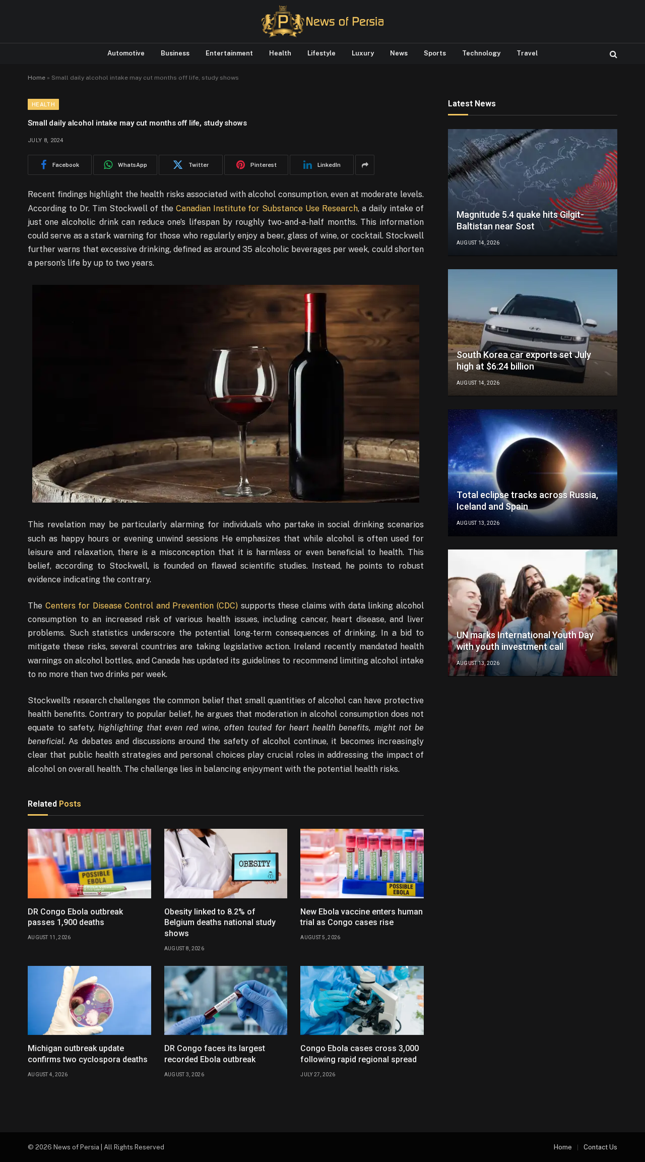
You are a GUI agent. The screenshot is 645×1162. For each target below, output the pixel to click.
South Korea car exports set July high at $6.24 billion (524, 361)
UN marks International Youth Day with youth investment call (525, 641)
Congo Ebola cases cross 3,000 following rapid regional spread (359, 1054)
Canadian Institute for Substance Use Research (267, 208)
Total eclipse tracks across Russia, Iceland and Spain (527, 501)
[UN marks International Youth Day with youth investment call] (532, 613)
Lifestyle (321, 53)
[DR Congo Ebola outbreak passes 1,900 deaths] (89, 863)
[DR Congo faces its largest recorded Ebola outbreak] (226, 1000)
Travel (527, 53)
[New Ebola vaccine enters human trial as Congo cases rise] (362, 863)
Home (36, 77)
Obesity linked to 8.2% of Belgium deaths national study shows (220, 923)
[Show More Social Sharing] (364, 165)
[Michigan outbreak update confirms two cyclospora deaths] (89, 1000)
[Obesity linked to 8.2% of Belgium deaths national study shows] (226, 863)
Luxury (363, 53)
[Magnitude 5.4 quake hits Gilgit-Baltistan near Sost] (532, 192)
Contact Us (600, 1147)
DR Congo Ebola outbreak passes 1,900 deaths (75, 917)
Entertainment (229, 53)
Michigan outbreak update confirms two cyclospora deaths (88, 1054)
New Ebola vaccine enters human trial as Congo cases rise (361, 917)
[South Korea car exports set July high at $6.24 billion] (532, 332)
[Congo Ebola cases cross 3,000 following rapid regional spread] (362, 1000)
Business (175, 53)
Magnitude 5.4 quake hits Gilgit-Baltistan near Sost (520, 221)
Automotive (126, 53)
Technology (481, 53)
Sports (435, 53)
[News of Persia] (322, 21)
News (399, 53)
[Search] (612, 53)
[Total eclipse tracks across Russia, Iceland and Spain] (532, 472)
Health (280, 53)
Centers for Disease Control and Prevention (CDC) (141, 605)
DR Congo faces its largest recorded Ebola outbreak (214, 1054)
